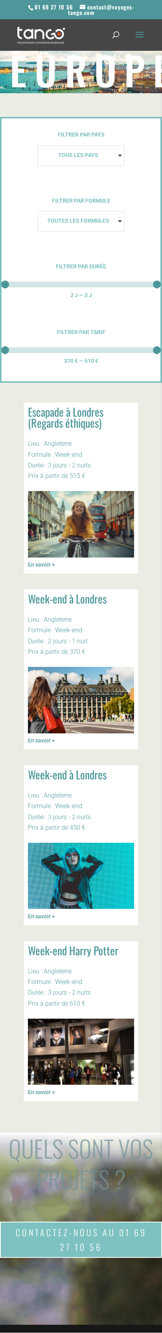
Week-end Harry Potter (73, 950)
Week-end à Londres (67, 599)
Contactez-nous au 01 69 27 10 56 (81, 1239)
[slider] (5, 284)
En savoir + (41, 564)
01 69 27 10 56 (54, 7)
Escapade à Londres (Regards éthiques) (65, 417)
